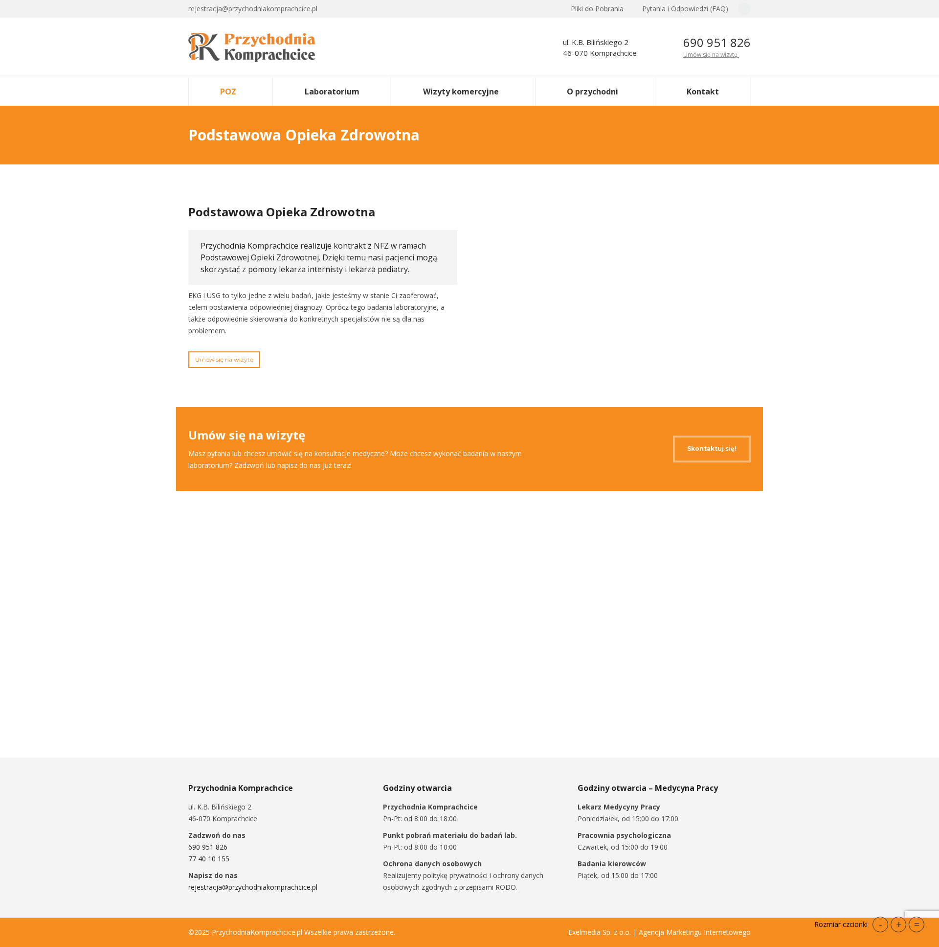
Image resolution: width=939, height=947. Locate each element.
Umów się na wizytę (711, 54)
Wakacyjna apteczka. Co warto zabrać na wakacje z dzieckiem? (271, 659)
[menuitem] (593, 9)
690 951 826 (717, 42)
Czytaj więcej (226, 699)
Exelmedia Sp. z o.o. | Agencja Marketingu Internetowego (659, 932)
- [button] (880, 924)
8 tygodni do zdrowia (441, 653)
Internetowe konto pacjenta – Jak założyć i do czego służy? (654, 659)
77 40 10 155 (208, 858)
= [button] (916, 924)
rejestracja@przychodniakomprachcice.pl (252, 887)
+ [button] (898, 924)
